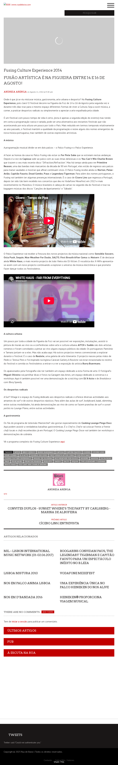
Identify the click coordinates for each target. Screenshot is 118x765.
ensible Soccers (39, 455)
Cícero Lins (98, 452)
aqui (62, 441)
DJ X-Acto (24, 455)
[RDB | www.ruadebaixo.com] (45, 4)
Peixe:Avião (17, 461)
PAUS (7, 461)
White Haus (10, 464)
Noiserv (84, 458)
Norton (94, 458)
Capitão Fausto (73, 452)
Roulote (48, 461)
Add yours (48, 612)
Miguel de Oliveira (43, 458)
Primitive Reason (33, 461)
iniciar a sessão (19, 621)
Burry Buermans (46, 452)
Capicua (60, 452)
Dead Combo (11, 455)
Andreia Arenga (15, 91)
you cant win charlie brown (33, 464)
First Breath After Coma (62, 455)
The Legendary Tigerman (93, 461)
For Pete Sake (83, 455)
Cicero (87, 452)
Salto (66, 461)
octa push (106, 458)
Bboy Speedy (29, 452)
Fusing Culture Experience (18, 458)
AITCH (17, 452)
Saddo (58, 461)
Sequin (75, 461)
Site (5, 494)
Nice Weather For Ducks (66, 458)
